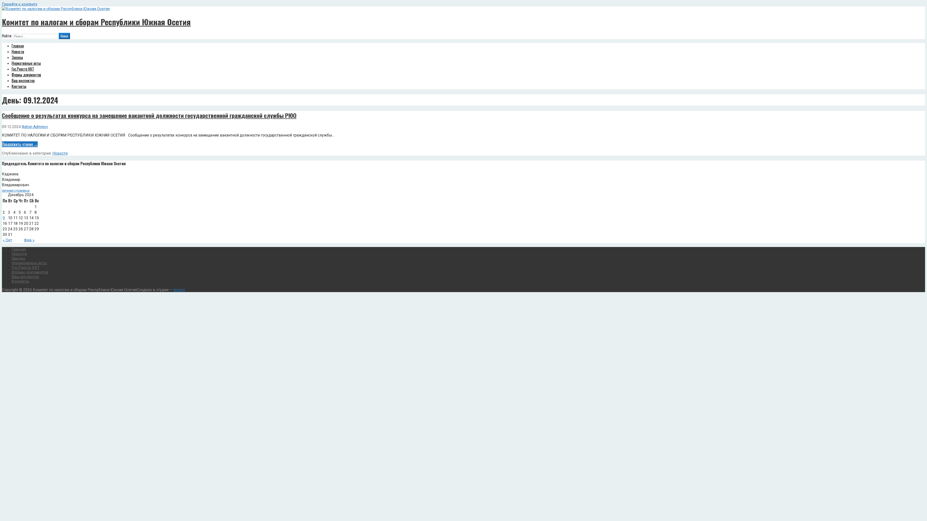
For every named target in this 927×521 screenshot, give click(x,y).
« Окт (7, 240)
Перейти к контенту (19, 4)
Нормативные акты (26, 63)
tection (179, 290)
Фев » (29, 240)
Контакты (19, 86)
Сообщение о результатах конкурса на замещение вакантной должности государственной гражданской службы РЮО (149, 115)
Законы (17, 57)
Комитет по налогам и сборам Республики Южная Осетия (96, 21)
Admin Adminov (35, 126)
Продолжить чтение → (20, 144)
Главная (18, 46)
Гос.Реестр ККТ (23, 69)
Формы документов (26, 75)
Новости (18, 52)
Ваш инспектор (23, 80)
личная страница (15, 190)
